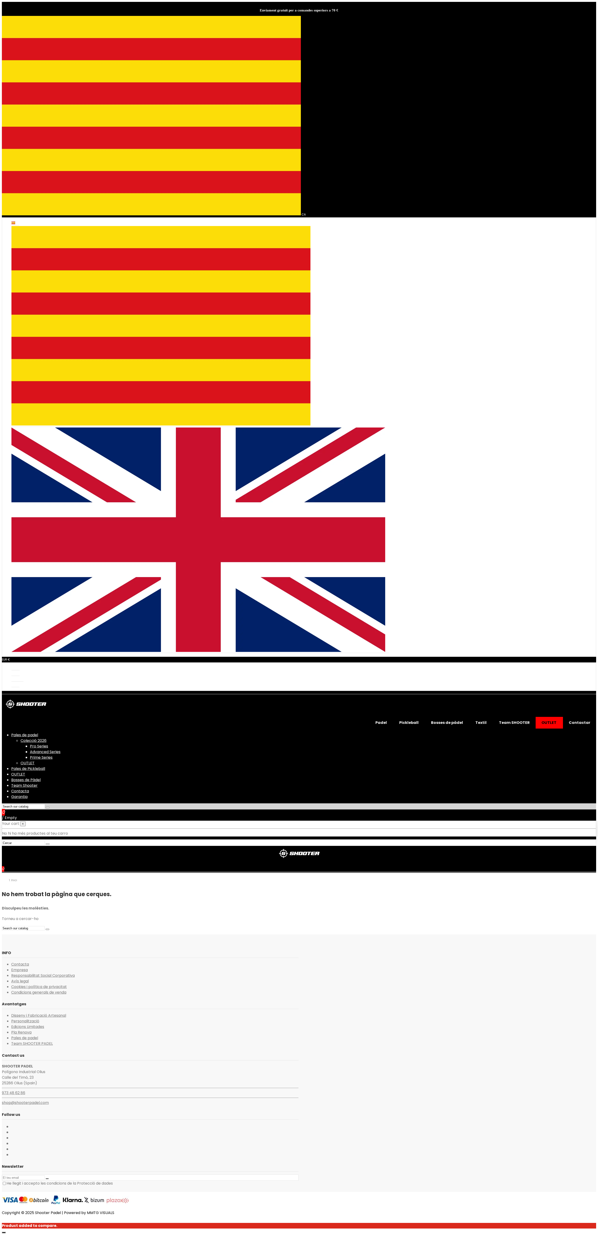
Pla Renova (21, 1032)
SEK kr (15, 685)
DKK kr (15, 668)
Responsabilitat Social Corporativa (43, 975)
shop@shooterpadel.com (25, 1102)
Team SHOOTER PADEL (32, 1043)
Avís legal (20, 981)
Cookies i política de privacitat (39, 986)
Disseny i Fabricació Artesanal (38, 1015)
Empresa (19, 970)
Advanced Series (45, 752)
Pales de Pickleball (28, 768)
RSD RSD (17, 679)
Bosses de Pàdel (26, 780)
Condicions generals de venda (38, 992)
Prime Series (41, 757)
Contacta (20, 791)
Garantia (19, 796)
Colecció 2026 (33, 740)
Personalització (25, 1021)
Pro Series (39, 746)
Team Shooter (24, 785)
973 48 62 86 (13, 1093)
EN (387, 651)
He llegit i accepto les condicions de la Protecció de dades (60, 1183)
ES (17, 223)
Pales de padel (24, 735)
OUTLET (28, 763)
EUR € (15, 674)
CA (312, 425)
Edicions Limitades (27, 1026)
